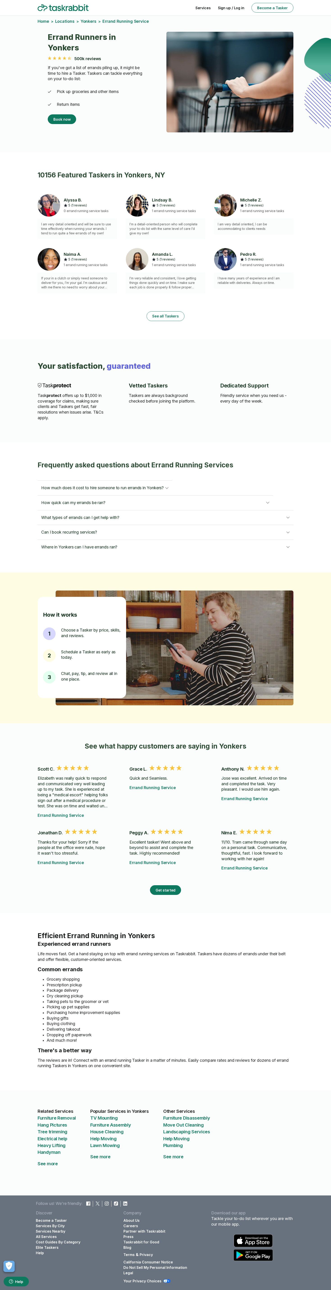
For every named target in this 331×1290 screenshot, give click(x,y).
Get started (166, 890)
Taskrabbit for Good (141, 1242)
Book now (61, 119)
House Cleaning (107, 1131)
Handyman (49, 1152)
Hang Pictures (52, 1125)
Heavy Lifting (52, 1145)
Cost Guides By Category (58, 1242)
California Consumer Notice (148, 1262)
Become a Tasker (272, 8)
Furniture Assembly (110, 1125)
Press (128, 1236)
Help (19, 1281)
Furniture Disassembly (186, 1118)
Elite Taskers (47, 1247)
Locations (65, 21)
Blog (127, 1247)
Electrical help (52, 1138)
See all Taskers (165, 316)
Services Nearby (50, 1231)
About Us (131, 1220)
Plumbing (173, 1145)
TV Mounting (104, 1118)
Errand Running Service (61, 815)
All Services (46, 1236)
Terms (129, 1254)
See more (48, 1163)
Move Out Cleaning (183, 1125)
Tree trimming (52, 1131)
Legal (128, 1273)
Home (43, 21)
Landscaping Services (186, 1131)
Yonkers (88, 21)
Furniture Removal (57, 1118)
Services (203, 8)
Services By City (50, 1226)
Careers (130, 1226)
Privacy (146, 1254)
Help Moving (103, 1138)
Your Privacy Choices (142, 1281)
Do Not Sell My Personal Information (155, 1267)
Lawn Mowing (105, 1145)
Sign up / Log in (231, 8)
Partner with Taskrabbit (144, 1231)
